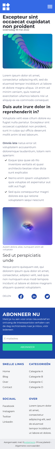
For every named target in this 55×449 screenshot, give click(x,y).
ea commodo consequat (32, 100)
